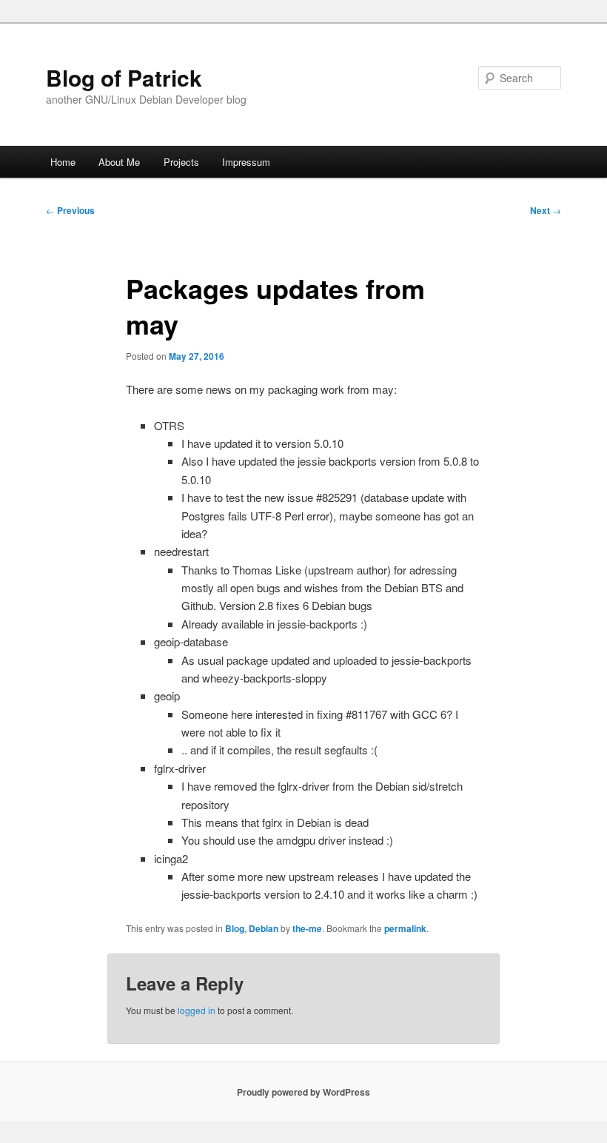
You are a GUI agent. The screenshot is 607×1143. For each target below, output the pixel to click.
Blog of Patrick (124, 77)
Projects (181, 162)
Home (63, 162)
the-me (307, 928)
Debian (263, 928)
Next (545, 210)
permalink (405, 928)
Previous (70, 210)
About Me (119, 162)
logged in (196, 1010)
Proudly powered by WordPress (303, 1092)
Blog (234, 928)
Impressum (246, 162)
